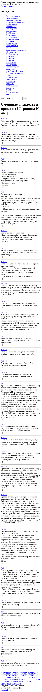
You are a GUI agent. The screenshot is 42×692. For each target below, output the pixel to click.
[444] (38, 679)
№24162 (4, 248)
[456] (23, 677)
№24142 (4, 636)
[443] (3, 681)
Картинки (10, 94)
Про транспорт (12, 31)
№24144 (4, 612)
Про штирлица (11, 27)
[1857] (25, 675)
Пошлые (9, 48)
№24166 (4, 159)
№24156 (4, 350)
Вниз (9, 690)
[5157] (3, 673)
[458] (14, 677)
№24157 (4, 336)
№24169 (4, 119)
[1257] (35, 675)
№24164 (4, 192)
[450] (12, 679)
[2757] (9, 675)
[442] (7, 681)
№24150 (4, 451)
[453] (36, 677)
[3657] (30, 673)
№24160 (4, 284)
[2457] (14, 675)
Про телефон (11, 63)
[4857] (9, 673)
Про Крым (10, 84)
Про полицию (11, 25)
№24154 (4, 372)
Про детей (10, 41)
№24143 (4, 623)
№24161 (4, 262)
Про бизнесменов (13, 39)
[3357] (35, 673)
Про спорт (10, 58)
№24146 (4, 568)
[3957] (25, 673)
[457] (18, 677)
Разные (8, 75)
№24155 (4, 361)
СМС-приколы (11, 65)
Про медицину (11, 35)
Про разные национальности (17, 22)
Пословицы (10, 69)
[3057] (3, 675)
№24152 (4, 424)
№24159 (4, 301)
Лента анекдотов (7, 6)
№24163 (4, 231)
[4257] (19, 673)
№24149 (4, 467)
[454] (31, 677)
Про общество (11, 29)
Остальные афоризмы (14, 73)
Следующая (16, 684)
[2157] (19, 675)
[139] (27, 681)
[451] (7, 679)
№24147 (4, 529)
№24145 (4, 600)
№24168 (4, 132)
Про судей (10, 60)
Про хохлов (10, 82)
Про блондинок (12, 86)
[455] (27, 677)
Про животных (12, 37)
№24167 (4, 148)
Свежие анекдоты (13, 16)
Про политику (11, 77)
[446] (30, 679)
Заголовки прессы (13, 67)
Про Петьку (10, 33)
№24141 (4, 647)
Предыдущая (6, 684)
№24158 (4, 312)
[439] (21, 681)
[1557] (30, 675)
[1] (30, 681)
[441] (12, 681)
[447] (25, 679)
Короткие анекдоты (13, 20)
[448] (21, 679)
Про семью (10, 56)
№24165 (4, 170)
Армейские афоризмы (14, 71)
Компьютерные (12, 46)
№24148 (4, 495)
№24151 (4, 438)
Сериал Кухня (11, 79)
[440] (16, 681)
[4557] (14, 673)
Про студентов (11, 44)
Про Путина (10, 90)
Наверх (4, 690)
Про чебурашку (12, 92)
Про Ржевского (12, 54)
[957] (3, 677)
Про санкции (11, 88)
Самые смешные (12, 18)
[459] (9, 677)
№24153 (4, 383)
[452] (3, 679)
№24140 (4, 661)
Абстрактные (11, 52)
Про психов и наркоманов (16, 50)
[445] (34, 679)
